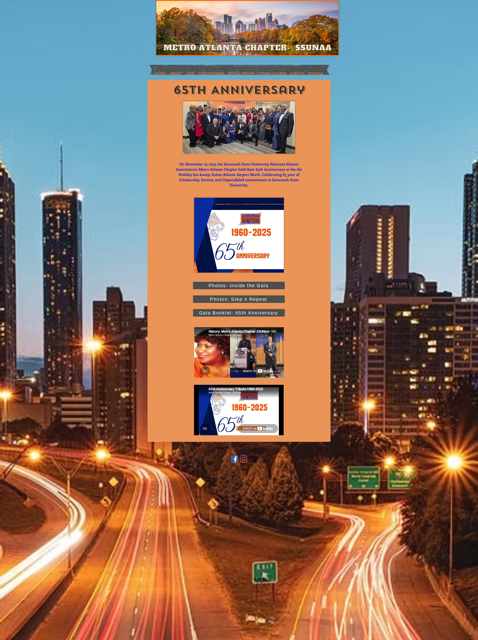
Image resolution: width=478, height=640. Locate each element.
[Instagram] (243, 459)
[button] (190, 72)
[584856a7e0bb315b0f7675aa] (252, 459)
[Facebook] (234, 459)
